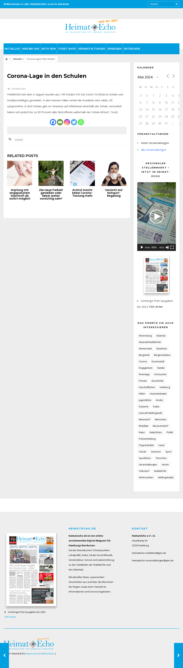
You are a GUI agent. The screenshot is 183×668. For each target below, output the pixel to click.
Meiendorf (144, 419)
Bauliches (162, 348)
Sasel (161, 445)
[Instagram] (67, 122)
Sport (168, 451)
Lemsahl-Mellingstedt (150, 413)
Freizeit (143, 380)
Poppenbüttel (146, 445)
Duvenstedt (158, 361)
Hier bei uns (30, 48)
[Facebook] (53, 122)
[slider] (154, 247)
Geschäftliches (147, 387)
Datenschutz (47, 653)
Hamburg (165, 387)
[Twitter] (74, 122)
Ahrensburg (145, 335)
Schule (142, 451)
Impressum (32, 653)
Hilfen (142, 393)
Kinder (159, 400)
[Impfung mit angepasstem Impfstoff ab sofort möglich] (19, 173)
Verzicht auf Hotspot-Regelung (113, 193)
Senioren (156, 451)
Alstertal (160, 335)
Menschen (160, 419)
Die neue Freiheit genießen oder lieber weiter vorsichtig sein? (51, 194)
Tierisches (161, 458)
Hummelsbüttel (158, 393)
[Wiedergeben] (142, 247)
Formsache (160, 374)
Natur (142, 432)
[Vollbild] (172, 247)
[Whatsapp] (81, 122)
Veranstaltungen (91, 48)
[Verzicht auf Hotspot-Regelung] (113, 173)
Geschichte (157, 380)
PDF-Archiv (156, 306)
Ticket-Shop (67, 48)
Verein (165, 464)
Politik (170, 432)
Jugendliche (145, 400)
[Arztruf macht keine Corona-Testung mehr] (82, 173)
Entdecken (132, 48)
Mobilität (143, 425)
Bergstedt (144, 355)
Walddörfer (160, 471)
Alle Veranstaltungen (153, 149)
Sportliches (145, 458)
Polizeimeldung (147, 438)
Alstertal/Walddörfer (150, 342)
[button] (156, 216)
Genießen (114, 48)
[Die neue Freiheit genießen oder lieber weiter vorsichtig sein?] (50, 173)
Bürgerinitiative (162, 355)
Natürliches (156, 432)
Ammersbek (145, 348)
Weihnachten (146, 477)
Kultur (156, 406)
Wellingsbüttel (165, 477)
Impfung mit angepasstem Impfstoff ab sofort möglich (19, 194)
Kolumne (144, 406)
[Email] (60, 122)
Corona (19, 140)
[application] (156, 216)
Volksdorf (144, 471)
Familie (161, 367)
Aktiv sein (48, 48)
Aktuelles (12, 48)
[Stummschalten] (167, 247)
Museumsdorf (160, 425)
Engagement (145, 367)
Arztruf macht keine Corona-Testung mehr (82, 193)
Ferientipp (144, 374)
